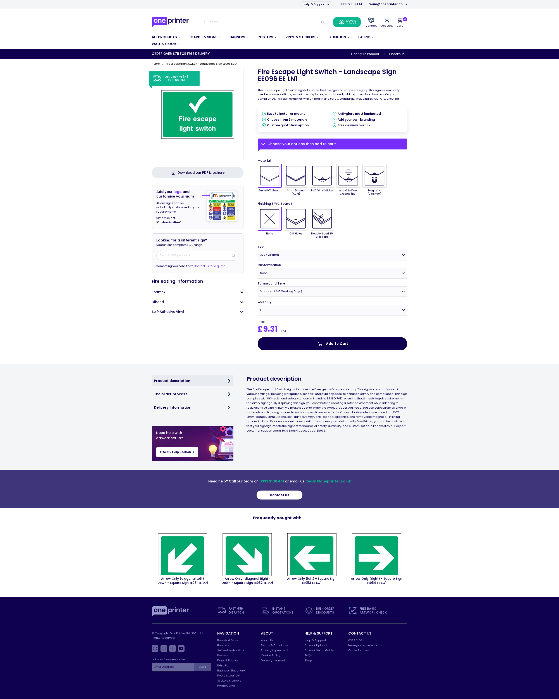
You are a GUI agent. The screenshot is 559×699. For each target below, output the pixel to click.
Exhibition (223, 665)
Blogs (308, 660)
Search (323, 22)
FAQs (308, 655)
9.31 (270, 329)
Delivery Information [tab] (172, 407)
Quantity (264, 302)
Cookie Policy (270, 655)
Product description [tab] (172, 380)
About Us (267, 640)
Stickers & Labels (229, 680)
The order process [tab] (170, 394)
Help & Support (315, 4)
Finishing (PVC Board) (275, 204)
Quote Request (359, 650)
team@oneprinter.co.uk (387, 4)
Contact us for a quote (209, 266)
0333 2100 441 (351, 4)
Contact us (279, 495)
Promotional (226, 685)
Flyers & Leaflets (228, 675)
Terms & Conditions (275, 645)
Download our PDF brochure (201, 172)
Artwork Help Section (175, 452)
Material (264, 160)
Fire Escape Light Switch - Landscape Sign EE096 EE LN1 (327, 75)
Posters (222, 655)
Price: (261, 322)
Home (156, 64)
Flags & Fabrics (227, 660)
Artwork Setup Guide (319, 650)
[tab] (197, 292)
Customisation (269, 265)
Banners (223, 645)
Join (202, 667)
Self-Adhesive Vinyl (231, 650)
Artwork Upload (316, 645)
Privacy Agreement (274, 650)
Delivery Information (275, 660)
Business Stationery (231, 670)
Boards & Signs (228, 640)
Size (261, 247)
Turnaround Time (271, 283)
